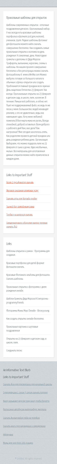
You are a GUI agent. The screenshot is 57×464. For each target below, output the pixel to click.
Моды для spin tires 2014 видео (18, 443)
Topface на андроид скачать (19, 214)
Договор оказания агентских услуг (22, 190)
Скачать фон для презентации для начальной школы (27, 384)
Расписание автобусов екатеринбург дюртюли (24, 409)
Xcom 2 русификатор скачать (19, 182)
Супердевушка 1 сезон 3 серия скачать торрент (25, 392)
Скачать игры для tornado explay (21, 198)
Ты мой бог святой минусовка (20, 206)
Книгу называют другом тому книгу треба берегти (26, 401)
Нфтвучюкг (8, 434)
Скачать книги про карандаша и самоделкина (24, 426)
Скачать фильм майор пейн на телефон (21, 418)
